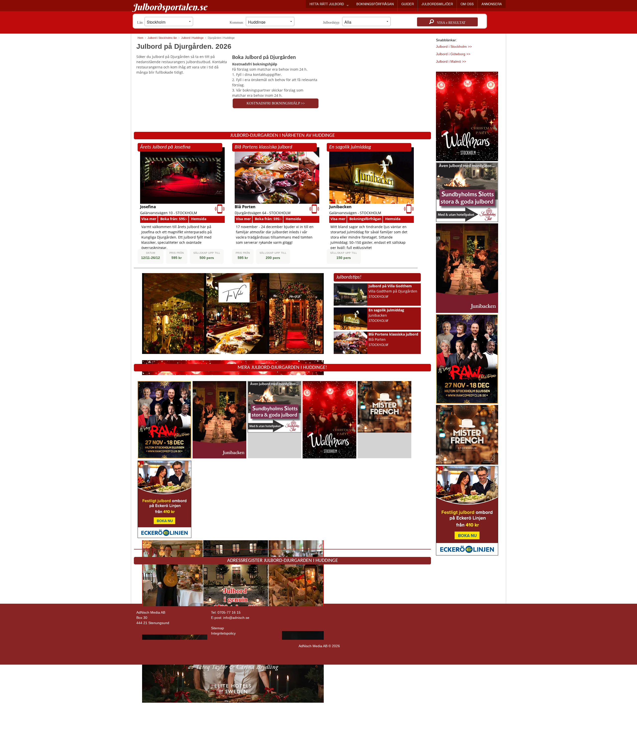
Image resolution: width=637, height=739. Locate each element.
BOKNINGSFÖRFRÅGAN (375, 3)
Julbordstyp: (332, 22)
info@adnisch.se (236, 618)
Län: (141, 22)
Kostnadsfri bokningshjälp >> (276, 103)
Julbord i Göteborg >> (453, 54)
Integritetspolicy (223, 633)
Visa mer (148, 218)
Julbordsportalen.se (170, 6)
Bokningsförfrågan (365, 218)
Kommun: (238, 22)
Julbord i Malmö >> (451, 61)
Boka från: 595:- (173, 218)
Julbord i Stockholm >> (454, 47)
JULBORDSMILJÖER (437, 3)
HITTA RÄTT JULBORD (327, 3)
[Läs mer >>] (164, 419)
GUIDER (407, 3)
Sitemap (217, 628)
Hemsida (198, 218)
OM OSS (467, 3)
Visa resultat (450, 23)
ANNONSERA (491, 3)
